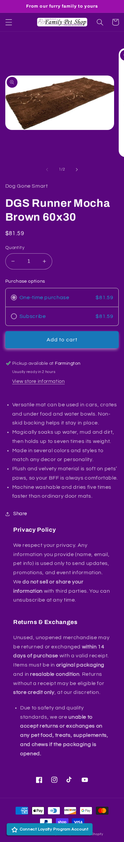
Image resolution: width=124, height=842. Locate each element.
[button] (8, 22)
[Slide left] (47, 169)
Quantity (14, 247)
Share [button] (20, 513)
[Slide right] (77, 169)
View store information (38, 381)
